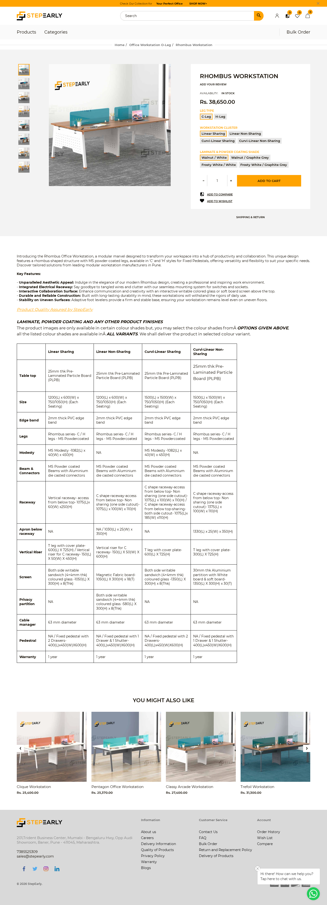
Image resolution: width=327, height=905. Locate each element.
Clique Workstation (34, 786)
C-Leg (206, 116)
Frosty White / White (219, 165)
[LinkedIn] (57, 868)
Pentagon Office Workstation (117, 786)
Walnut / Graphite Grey (250, 157)
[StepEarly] (39, 15)
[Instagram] (46, 868)
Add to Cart (269, 181)
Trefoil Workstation (257, 786)
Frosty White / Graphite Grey (263, 165)
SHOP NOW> (198, 3)
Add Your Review (213, 84)
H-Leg (220, 116)
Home (119, 45)
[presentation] (20, 748)
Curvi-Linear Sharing (218, 141)
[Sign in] (277, 15)
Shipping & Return (250, 217)
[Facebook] (24, 868)
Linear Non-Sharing (245, 133)
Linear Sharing (213, 133)
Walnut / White (214, 157)
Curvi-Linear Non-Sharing (259, 141)
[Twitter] (35, 868)
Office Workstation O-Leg (150, 45)
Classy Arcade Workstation (189, 786)
